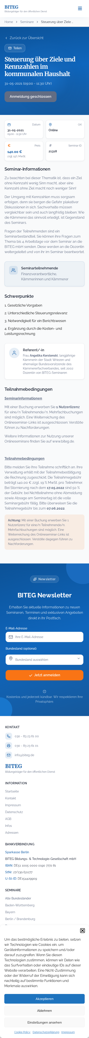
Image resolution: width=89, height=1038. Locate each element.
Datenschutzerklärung (46, 1032)
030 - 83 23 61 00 (27, 736)
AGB (8, 819)
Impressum (68, 1032)
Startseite (12, 791)
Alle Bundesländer (18, 898)
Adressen (11, 832)
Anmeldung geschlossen (30, 97)
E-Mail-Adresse (16, 628)
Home (9, 22)
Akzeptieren (45, 999)
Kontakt (10, 798)
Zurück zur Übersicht (26, 38)
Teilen (17, 48)
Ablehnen (44, 1011)
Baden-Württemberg (20, 905)
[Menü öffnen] (79, 9)
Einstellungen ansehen (44, 1022)
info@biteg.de (24, 755)
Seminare (27, 22)
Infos (8, 825)
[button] (82, 930)
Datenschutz (14, 812)
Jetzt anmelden (47, 675)
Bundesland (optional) (21, 648)
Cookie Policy (22, 1032)
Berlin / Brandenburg (20, 919)
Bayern (10, 912)
